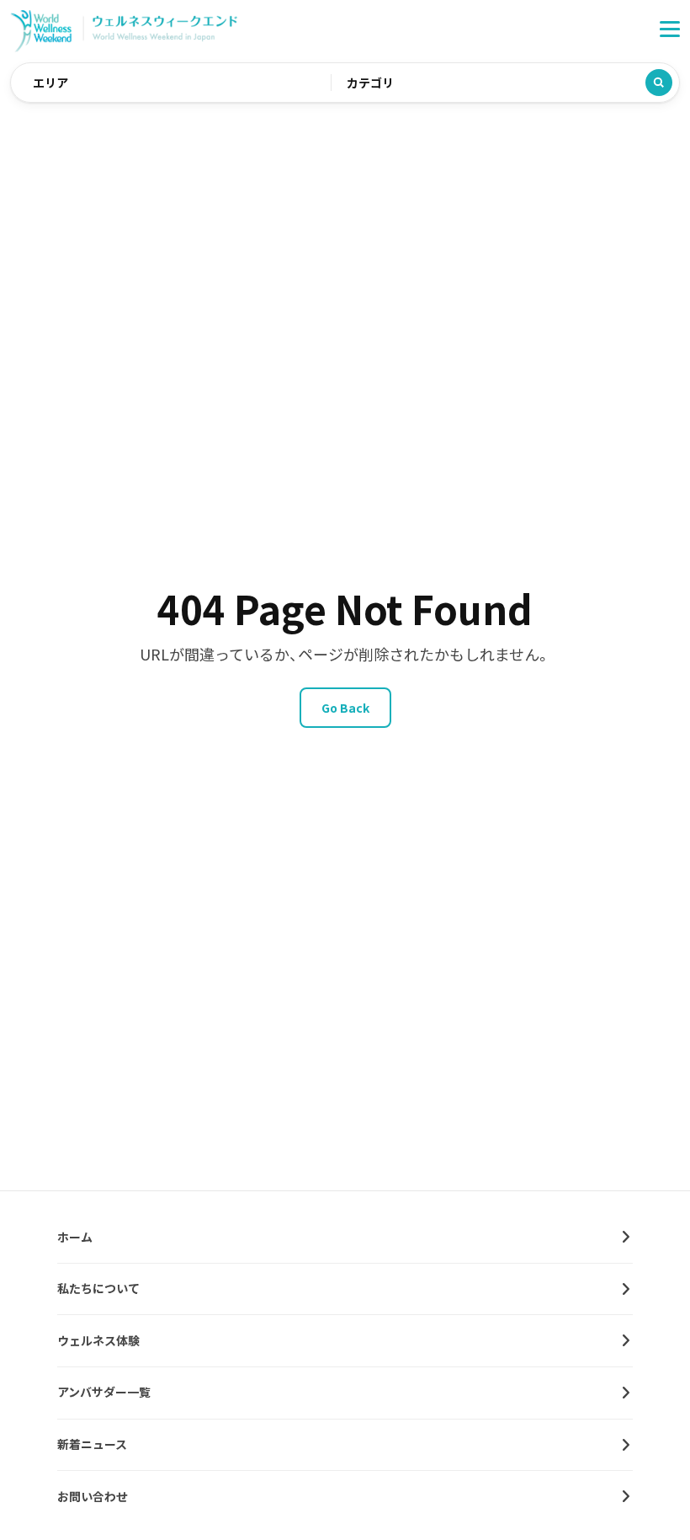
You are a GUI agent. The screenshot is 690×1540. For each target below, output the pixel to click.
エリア (50, 82)
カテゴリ (370, 82)
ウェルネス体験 (98, 1340)
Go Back (345, 707)
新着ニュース (92, 1444)
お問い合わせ (92, 1496)
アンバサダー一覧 (104, 1391)
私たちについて (98, 1288)
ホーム (75, 1236)
